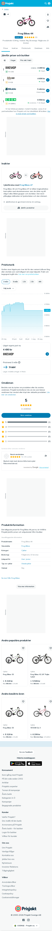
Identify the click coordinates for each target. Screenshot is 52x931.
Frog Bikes (26, 546)
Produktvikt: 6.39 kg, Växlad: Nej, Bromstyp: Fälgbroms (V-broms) (26, 41)
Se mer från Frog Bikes (10, 578)
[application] (26, 317)
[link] (26, 189)
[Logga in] (49, 3)
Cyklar (6, 9)
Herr (23, 559)
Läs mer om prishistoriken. (29, 274)
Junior (28, 559)
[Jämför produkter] (48, 27)
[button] (6, 14)
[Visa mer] (3, 69)
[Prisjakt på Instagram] (28, 920)
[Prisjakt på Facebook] (23, 920)
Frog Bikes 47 (26, 185)
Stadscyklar (26, 564)
